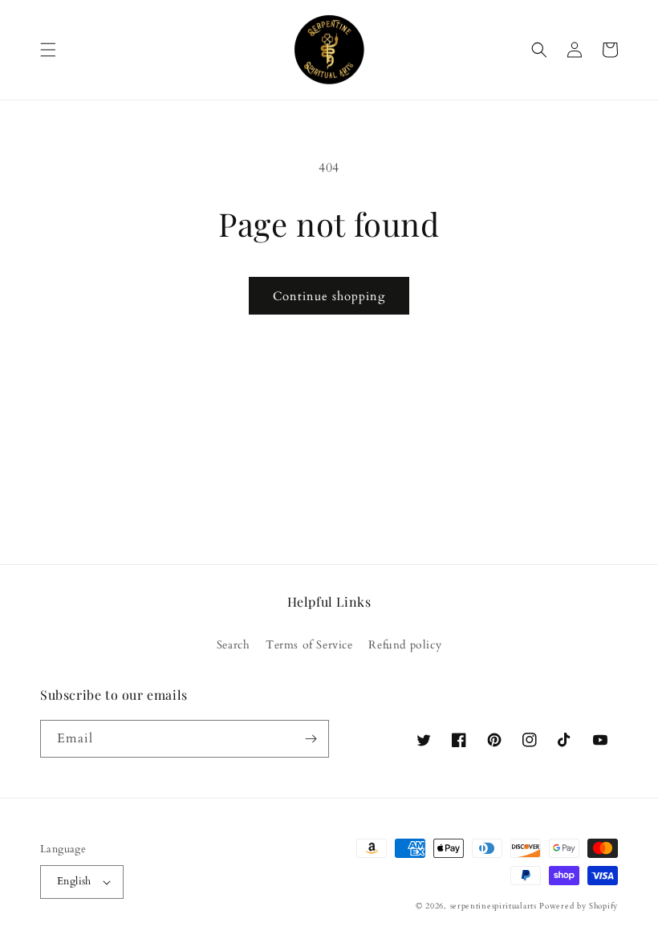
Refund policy (404, 644)
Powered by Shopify (578, 906)
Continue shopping (329, 296)
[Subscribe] (310, 739)
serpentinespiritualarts (493, 906)
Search (233, 644)
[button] (48, 49)
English (74, 881)
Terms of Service (309, 644)
